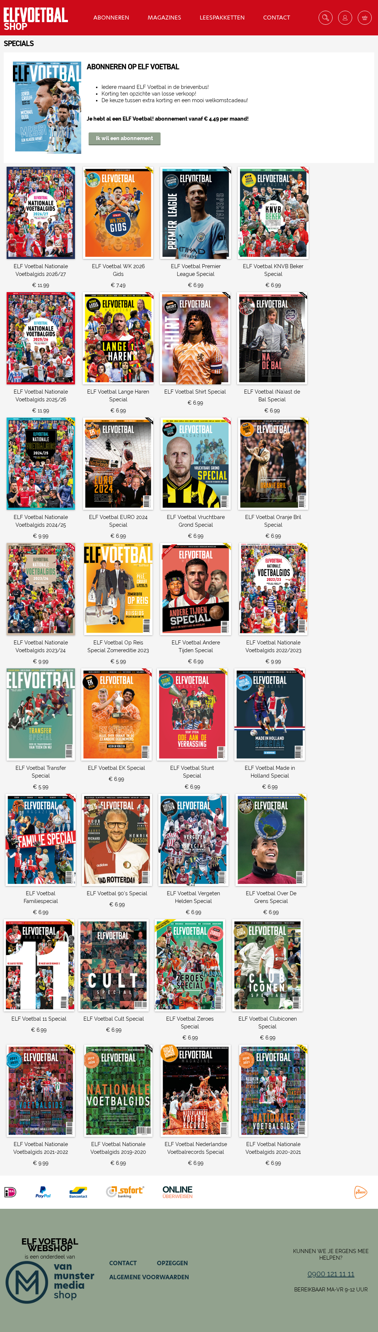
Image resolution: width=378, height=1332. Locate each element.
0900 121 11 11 (330, 1273)
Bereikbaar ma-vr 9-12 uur (331, 1290)
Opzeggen (172, 1263)
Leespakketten (222, 17)
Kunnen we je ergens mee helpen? (331, 1254)
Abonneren (111, 17)
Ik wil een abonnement (124, 138)
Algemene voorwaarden (149, 1277)
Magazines (164, 17)
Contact (276, 17)
